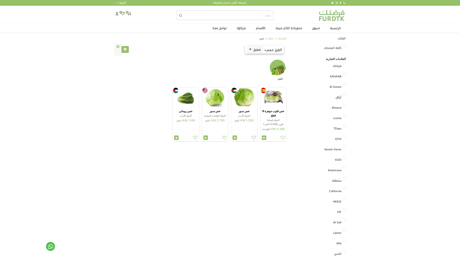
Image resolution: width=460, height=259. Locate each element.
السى (337, 254)
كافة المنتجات (332, 48)
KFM (338, 139)
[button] (121, 3)
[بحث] (180, 15)
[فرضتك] (50, 246)
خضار (270, 38)
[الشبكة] (125, 49)
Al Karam (335, 87)
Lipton (337, 233)
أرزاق (338, 97)
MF (339, 212)
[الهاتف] (344, 3)
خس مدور (244, 111)
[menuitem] (335, 28)
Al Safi (337, 222)
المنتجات (282, 38)
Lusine (337, 118)
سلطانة (336, 181)
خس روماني (185, 111)
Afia (338, 243)
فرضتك (337, 66)
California (335, 191)
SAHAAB (335, 76)
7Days (337, 128)
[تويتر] (332, 3)
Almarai (336, 108)
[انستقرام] (337, 3)
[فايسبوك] (340, 3)
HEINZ (337, 201)
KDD (338, 160)
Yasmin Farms (332, 149)
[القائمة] (118, 49)
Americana (334, 170)
